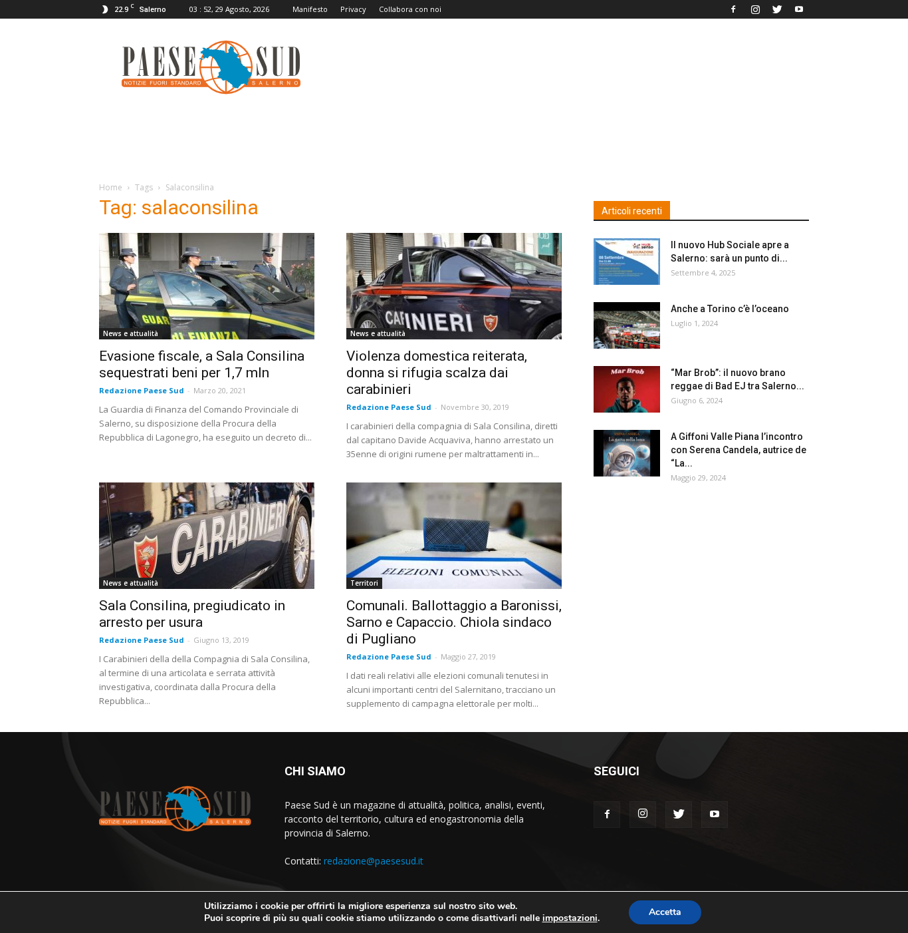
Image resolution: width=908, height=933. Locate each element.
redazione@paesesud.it (373, 860)
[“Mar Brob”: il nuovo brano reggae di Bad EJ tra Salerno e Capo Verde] (627, 389)
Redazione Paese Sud (141, 390)
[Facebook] (733, 9)
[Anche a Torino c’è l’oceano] (627, 325)
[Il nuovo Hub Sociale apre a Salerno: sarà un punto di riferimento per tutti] (627, 261)
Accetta (665, 912)
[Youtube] (799, 9)
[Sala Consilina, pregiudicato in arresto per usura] (206, 535)
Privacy (353, 9)
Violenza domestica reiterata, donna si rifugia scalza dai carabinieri (436, 372)
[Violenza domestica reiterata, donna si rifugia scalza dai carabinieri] (454, 286)
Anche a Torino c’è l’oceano (730, 308)
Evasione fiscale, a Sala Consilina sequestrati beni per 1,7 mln (201, 364)
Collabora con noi (410, 9)
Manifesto (310, 9)
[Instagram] (755, 9)
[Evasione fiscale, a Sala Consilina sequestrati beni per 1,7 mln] (206, 286)
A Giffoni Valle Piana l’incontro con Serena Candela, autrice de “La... (738, 449)
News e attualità (130, 333)
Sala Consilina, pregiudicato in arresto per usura (192, 614)
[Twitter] (777, 9)
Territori (364, 583)
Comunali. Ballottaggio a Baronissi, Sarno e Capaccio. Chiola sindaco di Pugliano (454, 622)
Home (110, 187)
